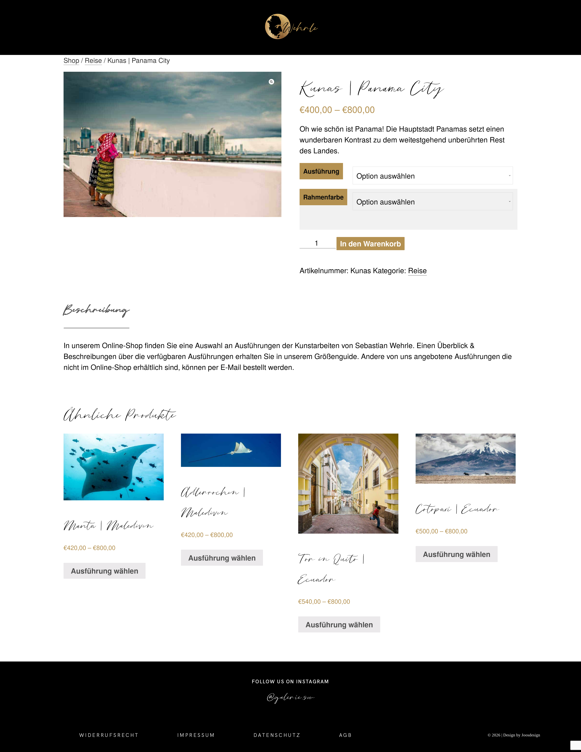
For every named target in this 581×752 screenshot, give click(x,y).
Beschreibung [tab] (96, 309)
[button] (271, 81)
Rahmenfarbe (323, 196)
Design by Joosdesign (521, 735)
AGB (345, 735)
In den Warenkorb (370, 243)
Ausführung (321, 171)
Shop (71, 60)
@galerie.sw (290, 696)
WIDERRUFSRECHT (109, 735)
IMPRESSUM (196, 735)
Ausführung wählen (104, 570)
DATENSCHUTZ (277, 735)
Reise (93, 60)
